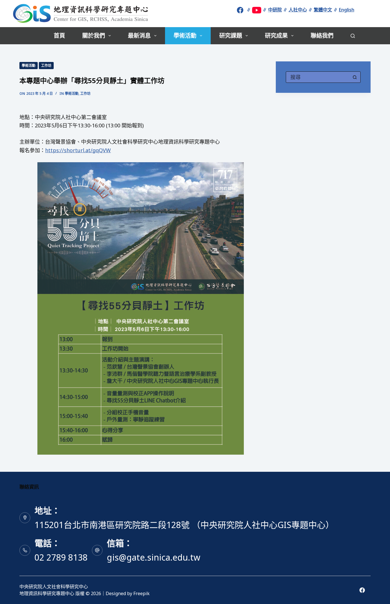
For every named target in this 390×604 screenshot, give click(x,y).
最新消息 (139, 35)
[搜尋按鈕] (354, 77)
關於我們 (93, 35)
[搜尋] (353, 36)
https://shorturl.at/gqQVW (78, 150)
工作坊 (46, 65)
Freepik (141, 593)
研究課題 (230, 35)
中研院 (275, 10)
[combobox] (317, 77)
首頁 (59, 35)
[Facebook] (362, 590)
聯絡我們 (322, 35)
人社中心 (298, 10)
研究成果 (276, 35)
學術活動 (185, 35)
